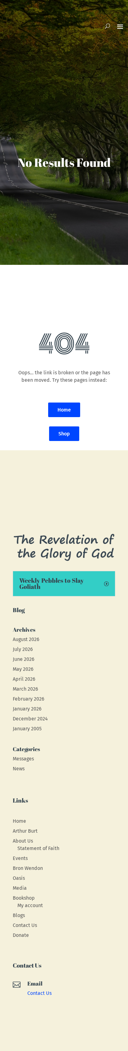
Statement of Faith (38, 848)
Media (20, 888)
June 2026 (23, 659)
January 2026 (27, 709)
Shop (64, 434)
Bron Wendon (28, 868)
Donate (21, 935)
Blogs (19, 915)
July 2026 (23, 649)
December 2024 (30, 719)
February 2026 (28, 699)
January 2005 (27, 729)
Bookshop (24, 898)
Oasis (19, 878)
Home (64, 410)
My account (30, 905)
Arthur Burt (25, 831)
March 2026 (25, 689)
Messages (23, 759)
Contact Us (25, 925)
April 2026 (24, 679)
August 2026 (26, 639)
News (19, 769)
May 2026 (23, 669)
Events (20, 858)
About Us (23, 841)
